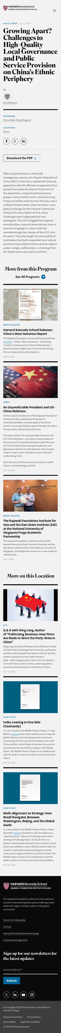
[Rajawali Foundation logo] (20, 8)
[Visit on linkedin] (15, 994)
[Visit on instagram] (32, 994)
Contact (7, 926)
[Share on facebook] (6, 141)
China (6, 131)
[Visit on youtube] (23, 994)
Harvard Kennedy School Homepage (21, 933)
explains (17, 832)
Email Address (9, 966)
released (7, 341)
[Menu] (54, 10)
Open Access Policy (12, 1016)
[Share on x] (15, 141)
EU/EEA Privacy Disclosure (16, 1026)
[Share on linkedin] (23, 141)
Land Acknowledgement (15, 940)
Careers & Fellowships (14, 920)
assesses (15, 734)
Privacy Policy (34, 1016)
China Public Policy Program (17, 120)
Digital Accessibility (30, 1021)
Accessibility (9, 1021)
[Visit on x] (6, 994)
